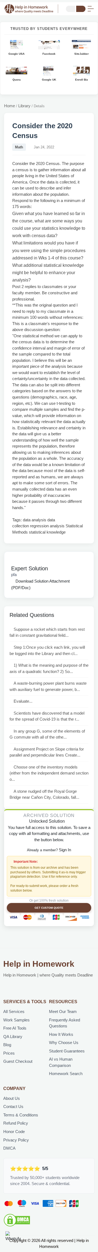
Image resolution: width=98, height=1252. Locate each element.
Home (9, 105)
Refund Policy (15, 1123)
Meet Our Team (63, 1011)
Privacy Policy (16, 1140)
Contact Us (13, 1106)
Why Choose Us (63, 1042)
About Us (11, 1098)
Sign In (65, 849)
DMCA (9, 1148)
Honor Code (14, 1131)
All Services (13, 1011)
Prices (9, 1053)
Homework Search (65, 1073)
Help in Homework (38, 963)
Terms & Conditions (20, 1115)
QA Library (12, 1036)
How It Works (61, 1034)
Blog (7, 1044)
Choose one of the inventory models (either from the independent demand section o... (49, 773)
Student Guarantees (67, 1051)
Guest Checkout (17, 1061)
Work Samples (16, 1020)
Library (24, 105)
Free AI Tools (14, 1028)
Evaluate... (23, 701)
